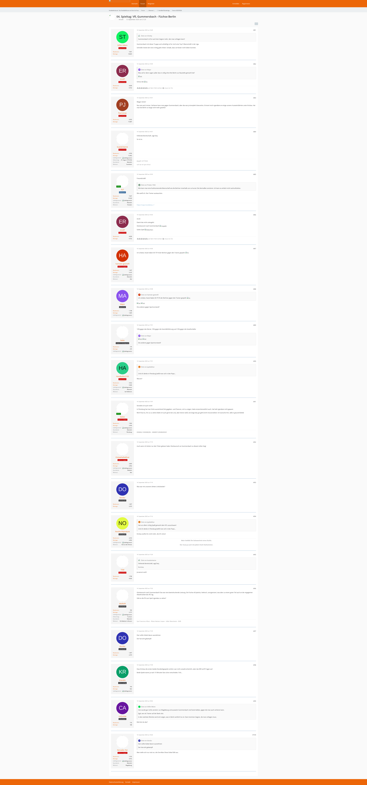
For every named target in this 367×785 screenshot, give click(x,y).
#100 (254, 735)
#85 (254, 174)
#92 (254, 442)
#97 (254, 631)
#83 (254, 98)
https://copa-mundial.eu (145, 205)
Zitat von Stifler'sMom (148, 707)
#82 (254, 64)
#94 (254, 516)
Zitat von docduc (146, 740)
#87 (254, 249)
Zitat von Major (146, 70)
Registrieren (246, 4)
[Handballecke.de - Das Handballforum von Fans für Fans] (119, 5)
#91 (254, 402)
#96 (254, 588)
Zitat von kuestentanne (148, 560)
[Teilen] (256, 23)
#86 (254, 215)
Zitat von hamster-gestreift (149, 295)
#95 (254, 555)
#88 (254, 289)
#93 (254, 482)
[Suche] (254, 3)
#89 (254, 325)
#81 (254, 30)
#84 (254, 132)
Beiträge (115, 54)
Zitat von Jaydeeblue (147, 367)
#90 (254, 361)
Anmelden (235, 4)
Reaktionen (116, 52)
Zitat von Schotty (146, 36)
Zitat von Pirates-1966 (148, 185)
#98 (254, 665)
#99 (254, 701)
